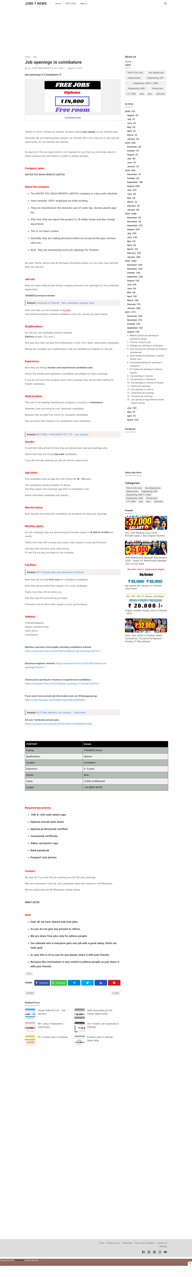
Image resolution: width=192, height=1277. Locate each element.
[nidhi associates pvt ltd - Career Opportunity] (79, 1014)
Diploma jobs (134, 78)
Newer (30, 993)
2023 (130, 213)
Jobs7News (19, 1260)
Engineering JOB (155, 78)
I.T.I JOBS (131, 94)
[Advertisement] (96, 30)
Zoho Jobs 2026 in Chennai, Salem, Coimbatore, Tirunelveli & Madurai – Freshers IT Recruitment (144, 638)
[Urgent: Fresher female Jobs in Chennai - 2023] (146, 606)
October (132, 150)
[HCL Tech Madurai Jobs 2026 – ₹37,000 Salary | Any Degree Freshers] (146, 529)
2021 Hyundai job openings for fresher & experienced (148, 350)
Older (115, 993)
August (132, 115)
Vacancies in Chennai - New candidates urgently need (65, 302)
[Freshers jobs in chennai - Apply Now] (79, 1040)
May (131, 127)
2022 (130, 261)
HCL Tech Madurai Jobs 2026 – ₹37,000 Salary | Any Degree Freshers (145, 534)
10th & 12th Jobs (135, 72)
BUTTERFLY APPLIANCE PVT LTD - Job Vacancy (63, 434)
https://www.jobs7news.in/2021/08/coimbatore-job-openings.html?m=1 (63, 651)
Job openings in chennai (142, 389)
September (134, 182)
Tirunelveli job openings (142, 396)
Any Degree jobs (156, 72)
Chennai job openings (140, 386)
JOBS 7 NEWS (36, 3)
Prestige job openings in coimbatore (146, 345)
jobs (29, 973)
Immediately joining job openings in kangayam (146, 364)
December (133, 147)
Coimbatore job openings (142, 393)
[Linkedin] (101, 983)
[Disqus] (72, 1086)
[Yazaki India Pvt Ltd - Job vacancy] (30, 1014)
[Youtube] (165, 1252)
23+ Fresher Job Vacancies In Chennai (103, 1025)
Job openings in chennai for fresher (147, 382)
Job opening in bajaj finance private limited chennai (147, 401)
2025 (130, 143)
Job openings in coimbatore (143, 379)
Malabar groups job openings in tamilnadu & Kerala (144, 337)
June (131, 123)
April (131, 131)
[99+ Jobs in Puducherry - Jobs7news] (30, 1027)
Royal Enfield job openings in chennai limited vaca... (147, 357)
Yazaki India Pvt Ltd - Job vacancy (51, 1012)
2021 (130, 312)
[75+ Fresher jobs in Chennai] (30, 1040)
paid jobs (160, 94)
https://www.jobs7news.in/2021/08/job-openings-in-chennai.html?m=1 (62, 683)
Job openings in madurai (141, 376)
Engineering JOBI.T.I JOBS (145, 83)
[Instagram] (160, 1252)
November (133, 174)
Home (58, 3)
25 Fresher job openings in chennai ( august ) (146, 371)
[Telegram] (74, 983)
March (131, 135)
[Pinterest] (114, 983)
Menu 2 (83, 3)
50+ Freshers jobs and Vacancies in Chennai (60, 572)
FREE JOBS (70, 3)
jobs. (150, 94)
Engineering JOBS (136, 88)
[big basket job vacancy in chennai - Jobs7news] (146, 582)
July (130, 119)
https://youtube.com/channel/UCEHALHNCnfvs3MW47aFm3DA (58, 723)
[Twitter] (87, 983)
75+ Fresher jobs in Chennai (52, 1037)
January (132, 139)
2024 (130, 170)
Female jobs (157, 88)
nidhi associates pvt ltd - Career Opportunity (100, 1012)
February (133, 206)
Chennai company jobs (140, 342)
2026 (129, 111)
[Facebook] (143, 1252)
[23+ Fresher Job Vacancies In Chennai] (79, 1027)
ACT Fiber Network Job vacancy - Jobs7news (61, 712)
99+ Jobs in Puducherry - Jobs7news (51, 1025)
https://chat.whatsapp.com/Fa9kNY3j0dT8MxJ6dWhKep (55, 699)
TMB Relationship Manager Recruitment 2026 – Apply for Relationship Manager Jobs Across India (146, 560)
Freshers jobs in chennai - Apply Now (100, 1039)
